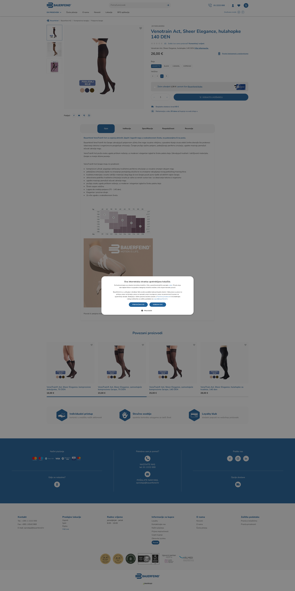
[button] (147, 310)
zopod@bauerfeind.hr (160, 299)
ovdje (170, 285)
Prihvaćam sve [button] (138, 304)
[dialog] (147, 295)
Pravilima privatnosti (163, 297)
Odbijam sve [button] (157, 304)
